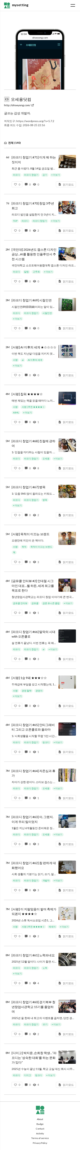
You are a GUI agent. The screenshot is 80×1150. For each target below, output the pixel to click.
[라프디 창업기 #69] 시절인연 (32, 300)
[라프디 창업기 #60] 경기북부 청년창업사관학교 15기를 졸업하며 (33, 1006)
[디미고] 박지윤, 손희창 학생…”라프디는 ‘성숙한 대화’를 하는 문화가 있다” (34, 1057)
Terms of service (40, 1138)
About (40, 1119)
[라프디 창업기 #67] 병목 (28, 487)
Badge (40, 1124)
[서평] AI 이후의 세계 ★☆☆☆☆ (34, 347)
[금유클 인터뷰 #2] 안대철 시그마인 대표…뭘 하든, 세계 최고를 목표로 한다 (33, 585)
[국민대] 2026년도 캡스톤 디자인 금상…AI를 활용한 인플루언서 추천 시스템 (34, 254)
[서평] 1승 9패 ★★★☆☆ (29, 678)
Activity (40, 1133)
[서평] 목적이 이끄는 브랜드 (31, 534)
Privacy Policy (40, 1142)
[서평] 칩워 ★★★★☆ (27, 394)
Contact (40, 1128)
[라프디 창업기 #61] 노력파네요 (33, 955)
